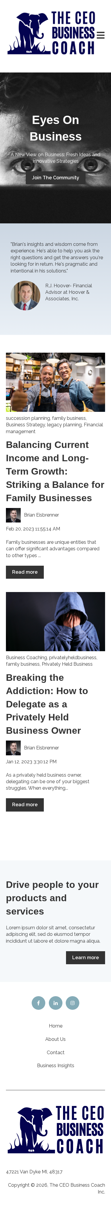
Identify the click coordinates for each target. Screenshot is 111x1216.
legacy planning (64, 425)
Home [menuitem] (55, 1026)
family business (69, 418)
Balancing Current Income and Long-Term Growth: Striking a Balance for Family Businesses (55, 471)
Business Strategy (25, 425)
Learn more (85, 957)
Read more (25, 572)
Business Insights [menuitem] (55, 1065)
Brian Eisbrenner (41, 515)
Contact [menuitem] (56, 1052)
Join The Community (55, 177)
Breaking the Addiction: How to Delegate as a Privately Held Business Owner (47, 704)
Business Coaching (26, 657)
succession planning (28, 418)
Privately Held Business (67, 664)
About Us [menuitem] (55, 1039)
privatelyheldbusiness (72, 657)
